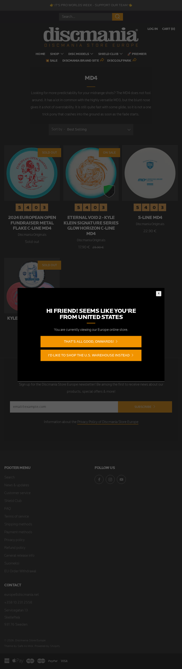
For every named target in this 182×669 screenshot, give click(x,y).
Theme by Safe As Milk (18, 646)
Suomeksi (11, 563)
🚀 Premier (136, 54)
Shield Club (108, 54)
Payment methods (18, 532)
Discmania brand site (80, 61)
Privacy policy (14, 540)
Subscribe (142, 407)
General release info (19, 556)
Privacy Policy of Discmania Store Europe (107, 422)
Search (9, 477)
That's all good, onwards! (89, 341)
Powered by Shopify (47, 646)
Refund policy (14, 548)
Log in (152, 29)
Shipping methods (18, 524)
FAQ (7, 509)
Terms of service (16, 517)
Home (40, 54)
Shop (54, 54)
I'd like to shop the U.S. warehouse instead (89, 355)
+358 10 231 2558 (18, 603)
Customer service (17, 493)
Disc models (78, 54)
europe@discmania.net (21, 595)
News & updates (16, 485)
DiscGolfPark (119, 61)
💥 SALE (51, 61)
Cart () (168, 29)
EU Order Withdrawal (20, 571)
